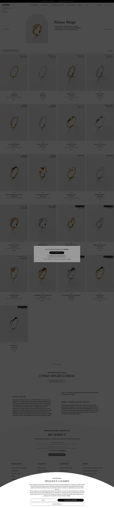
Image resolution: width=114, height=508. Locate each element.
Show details (57, 504)
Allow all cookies (70, 500)
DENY (43, 500)
